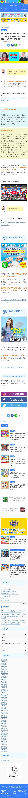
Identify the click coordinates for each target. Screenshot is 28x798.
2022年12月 (4, 730)
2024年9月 (4, 695)
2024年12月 (4, 691)
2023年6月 (4, 720)
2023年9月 (4, 715)
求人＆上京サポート (5, 9)
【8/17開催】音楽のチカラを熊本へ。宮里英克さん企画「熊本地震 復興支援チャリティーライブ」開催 (14, 616)
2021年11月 (4, 751)
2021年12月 (4, 749)
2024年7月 (4, 699)
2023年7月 (4, 718)
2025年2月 (4, 687)
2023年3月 (4, 725)
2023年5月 (4, 722)
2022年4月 (4, 743)
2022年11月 (4, 731)
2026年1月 (4, 669)
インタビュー (5, 637)
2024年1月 (4, 709)
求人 (3, 647)
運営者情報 (4, 598)
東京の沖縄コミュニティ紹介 (10, 594)
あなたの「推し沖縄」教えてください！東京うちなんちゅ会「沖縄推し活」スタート (18, 541)
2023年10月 (4, 713)
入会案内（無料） (14, 5)
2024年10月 (4, 694)
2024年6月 (4, 700)
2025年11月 (4, 673)
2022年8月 (4, 736)
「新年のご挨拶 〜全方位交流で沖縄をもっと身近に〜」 (17, 487)
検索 (24, 603)
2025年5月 (4, 682)
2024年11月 (4, 692)
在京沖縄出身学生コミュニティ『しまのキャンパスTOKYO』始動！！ (17, 475)
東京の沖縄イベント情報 (23, 5)
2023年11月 (4, 712)
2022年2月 (4, 746)
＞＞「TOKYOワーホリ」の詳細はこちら (13, 367)
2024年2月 (4, 707)
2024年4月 (4, 704)
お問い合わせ (23, 9)
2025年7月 (4, 679)
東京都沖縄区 (5, 760)
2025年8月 (4, 678)
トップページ (4, 786)
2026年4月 (4, 666)
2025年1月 (4, 689)
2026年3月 (4, 668)
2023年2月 (4, 726)
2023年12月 (4, 710)
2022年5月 (4, 741)
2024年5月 (4, 702)
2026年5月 (4, 665)
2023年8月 (4, 717)
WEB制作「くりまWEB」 (16, 787)
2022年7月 (4, 738)
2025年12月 (4, 671)
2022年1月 (4, 748)
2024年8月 (4, 697)
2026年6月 (4, 663)
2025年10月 (4, 674)
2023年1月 (4, 728)
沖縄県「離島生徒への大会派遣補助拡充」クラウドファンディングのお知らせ (17, 449)
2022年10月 (4, 733)
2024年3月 (4, 705)
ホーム (4, 5)
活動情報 (4, 421)
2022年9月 (4, 735)
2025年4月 (4, 684)
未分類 (3, 640)
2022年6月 (4, 740)
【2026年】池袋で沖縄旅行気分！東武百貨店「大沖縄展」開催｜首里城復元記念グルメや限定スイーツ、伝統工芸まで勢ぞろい (18, 570)
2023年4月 (4, 723)
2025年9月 (4, 676)
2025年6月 (4, 681)
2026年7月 (4, 661)
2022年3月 (4, 744)
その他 (3, 634)
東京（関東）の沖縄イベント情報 (11, 643)
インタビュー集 (14, 9)
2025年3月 (4, 686)
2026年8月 (4, 660)
